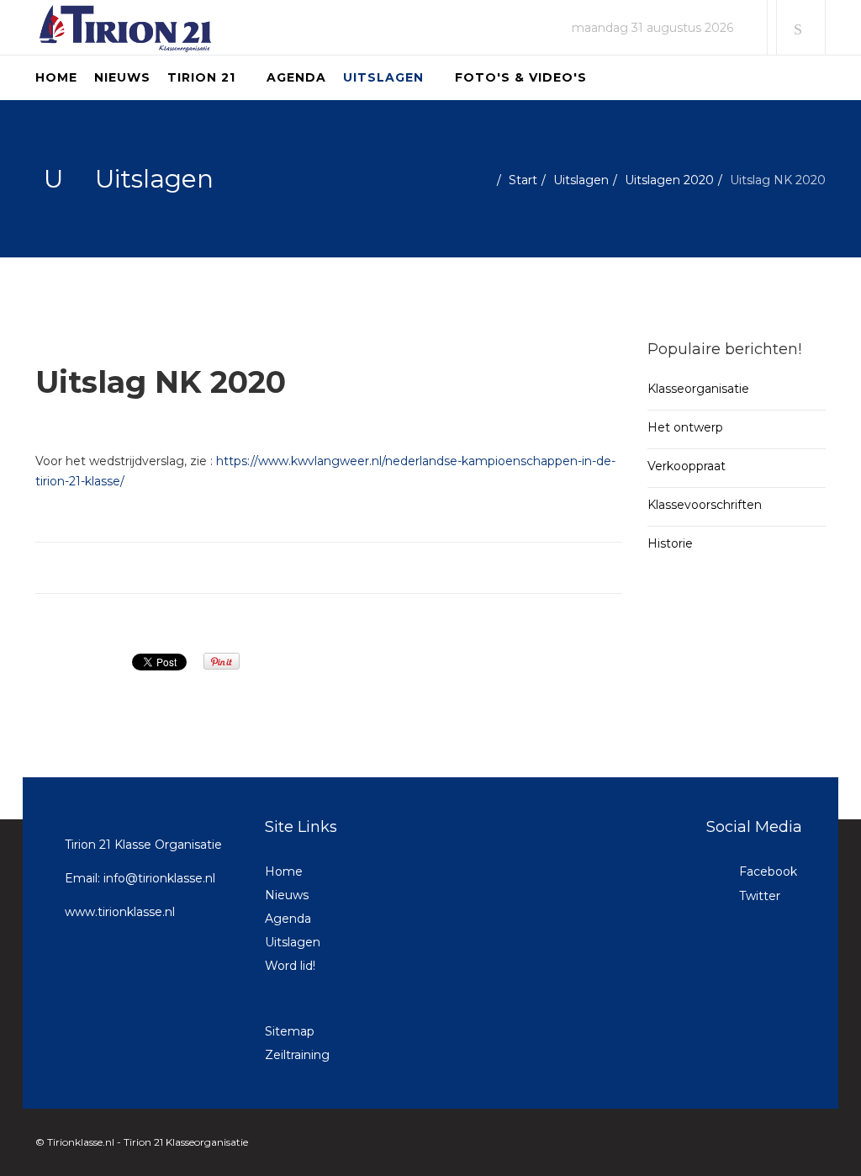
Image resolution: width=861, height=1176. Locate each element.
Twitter (758, 895)
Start (523, 180)
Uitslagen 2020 (669, 180)
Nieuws (122, 77)
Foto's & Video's (521, 77)
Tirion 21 (201, 77)
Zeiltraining (297, 1054)
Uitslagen (383, 77)
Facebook (766, 871)
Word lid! (290, 965)
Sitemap (289, 1031)
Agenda (296, 77)
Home (56, 77)
